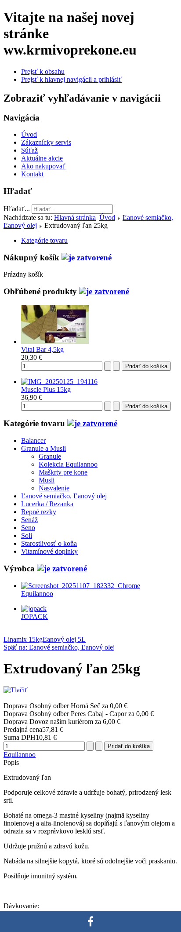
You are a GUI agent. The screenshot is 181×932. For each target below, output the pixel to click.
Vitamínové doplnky (49, 551)
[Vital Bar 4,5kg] (55, 341)
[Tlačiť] (16, 690)
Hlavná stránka (75, 217)
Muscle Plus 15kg (46, 389)
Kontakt (32, 174)
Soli (26, 535)
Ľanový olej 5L (64, 639)
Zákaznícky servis (46, 142)
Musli (46, 480)
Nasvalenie (54, 488)
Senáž (29, 519)
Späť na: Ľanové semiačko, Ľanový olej (59, 647)
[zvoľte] (87, 257)
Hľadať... (17, 208)
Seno (28, 527)
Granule (50, 456)
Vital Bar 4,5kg (42, 349)
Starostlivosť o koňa (49, 543)
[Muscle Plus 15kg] (59, 381)
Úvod (29, 134)
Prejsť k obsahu (43, 71)
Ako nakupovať (43, 166)
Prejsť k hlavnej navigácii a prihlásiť (71, 79)
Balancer (33, 440)
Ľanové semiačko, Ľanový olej (64, 496)
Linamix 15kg (23, 639)
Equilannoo (20, 754)
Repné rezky (38, 511)
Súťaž (29, 150)
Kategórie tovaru (44, 240)
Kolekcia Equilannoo (68, 464)
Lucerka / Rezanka (47, 504)
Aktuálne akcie (42, 158)
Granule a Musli (43, 448)
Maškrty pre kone (63, 472)
